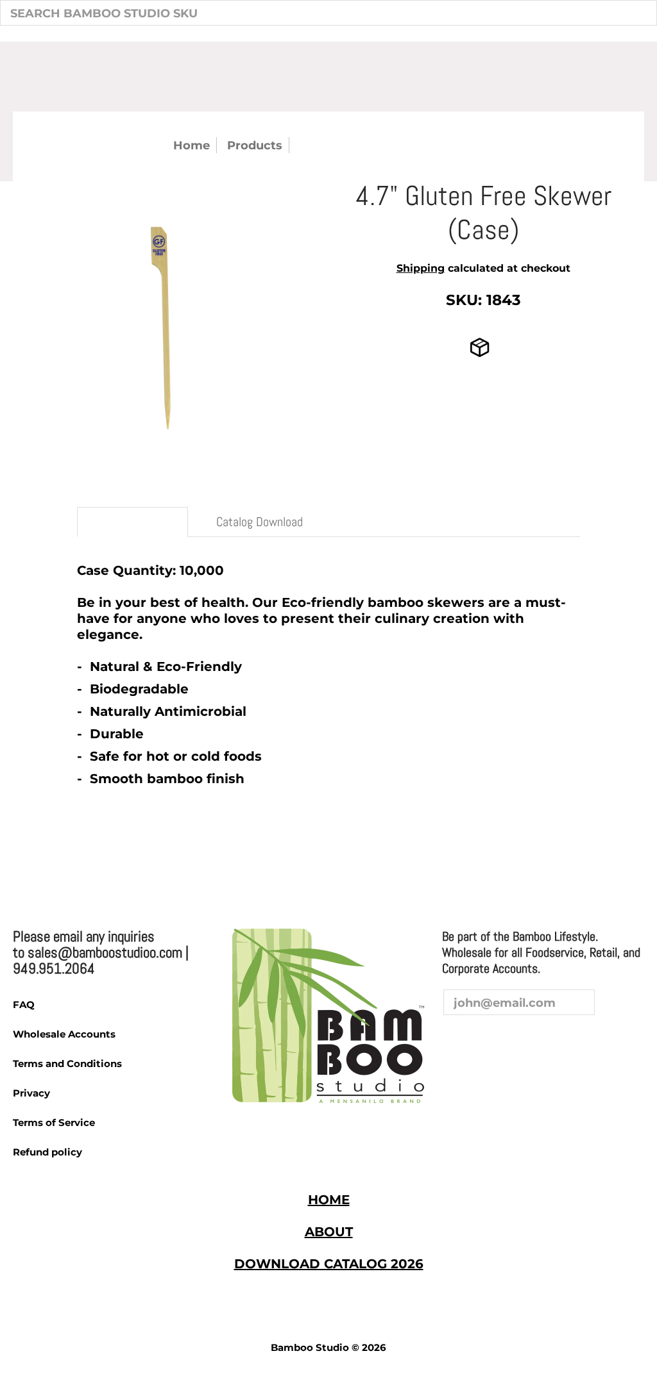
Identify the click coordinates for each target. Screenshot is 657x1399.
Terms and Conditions (67, 1063)
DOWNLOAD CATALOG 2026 (328, 1263)
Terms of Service (54, 1122)
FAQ (24, 1004)
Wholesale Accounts (64, 1034)
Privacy (31, 1093)
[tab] (132, 522)
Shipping (421, 268)
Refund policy (47, 1152)
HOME (329, 1199)
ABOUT (329, 1231)
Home (191, 145)
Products (254, 145)
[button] (454, 1039)
